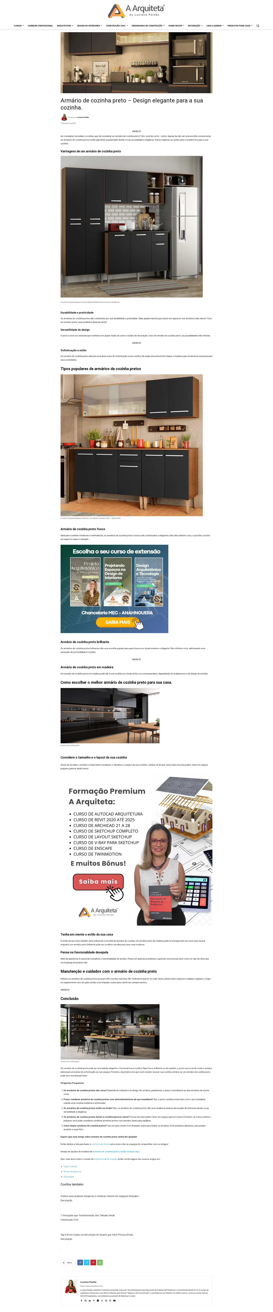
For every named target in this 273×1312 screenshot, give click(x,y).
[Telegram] (98, 1300)
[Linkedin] (90, 1300)
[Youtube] (114, 1300)
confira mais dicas (100, 1144)
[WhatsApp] (100, 1262)
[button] (257, 25)
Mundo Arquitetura (72, 1171)
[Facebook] (80, 1262)
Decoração (112, 1159)
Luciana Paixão (83, 117)
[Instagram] (85, 1300)
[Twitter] (87, 1262)
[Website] (106, 1300)
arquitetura (99, 1159)
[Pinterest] (93, 1262)
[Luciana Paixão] (65, 117)
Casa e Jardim (70, 1166)
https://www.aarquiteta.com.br (91, 1286)
